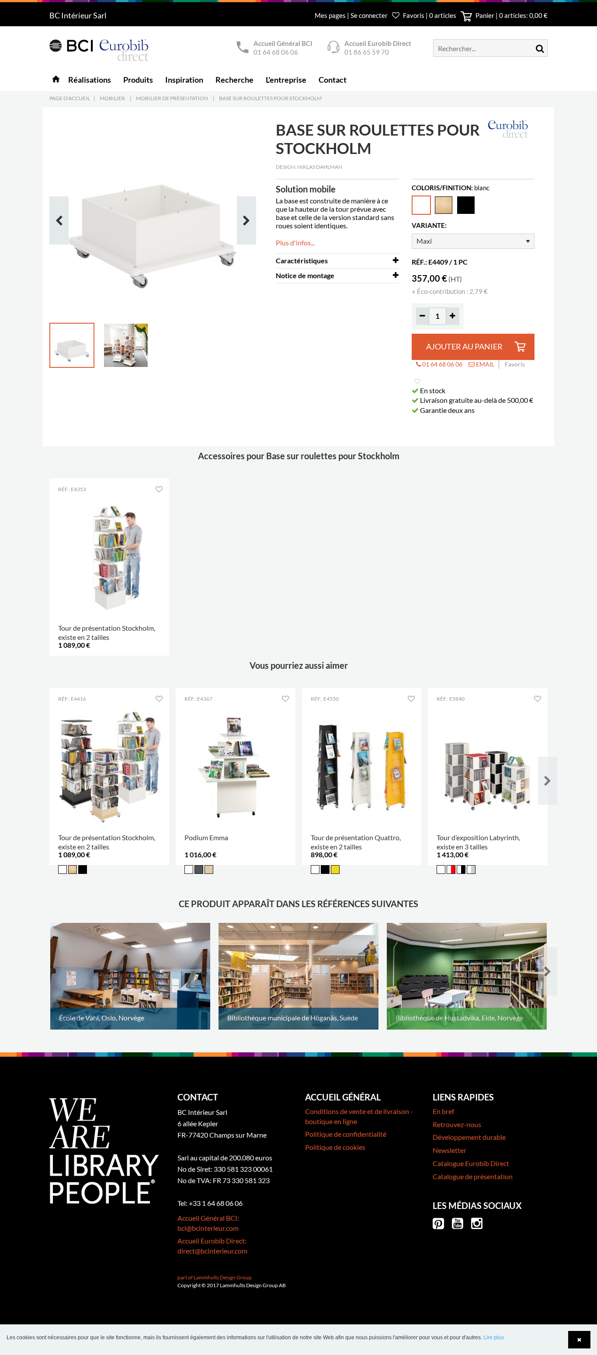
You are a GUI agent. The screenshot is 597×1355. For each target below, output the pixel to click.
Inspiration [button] (184, 79)
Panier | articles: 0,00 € (511, 15)
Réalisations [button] (89, 79)
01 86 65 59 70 (366, 52)
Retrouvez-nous (457, 1124)
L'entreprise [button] (286, 79)
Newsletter (449, 1150)
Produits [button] (138, 79)
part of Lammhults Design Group (214, 1277)
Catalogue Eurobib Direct (471, 1163)
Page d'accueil (69, 98)
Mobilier (112, 98)
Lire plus (493, 1337)
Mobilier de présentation (172, 98)
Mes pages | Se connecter (352, 15)
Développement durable (469, 1137)
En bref (443, 1111)
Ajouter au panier (464, 346)
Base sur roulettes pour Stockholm (270, 98)
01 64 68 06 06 (275, 52)
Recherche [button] (234, 79)
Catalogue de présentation (473, 1176)
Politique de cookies (335, 1147)
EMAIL (484, 364)
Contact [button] (333, 79)
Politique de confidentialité (345, 1134)
